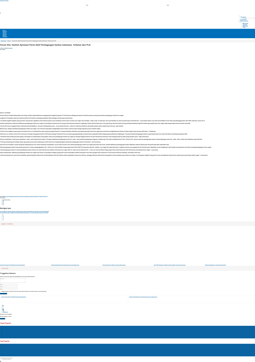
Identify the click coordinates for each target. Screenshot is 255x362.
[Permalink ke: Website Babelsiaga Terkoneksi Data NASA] (230, 245)
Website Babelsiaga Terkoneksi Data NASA (215, 265)
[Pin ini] (3, 217)
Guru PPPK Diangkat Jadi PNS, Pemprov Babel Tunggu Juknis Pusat (170, 265)
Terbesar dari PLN (43, 196)
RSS (244, 27)
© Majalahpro (3, 358)
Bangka (4, 327)
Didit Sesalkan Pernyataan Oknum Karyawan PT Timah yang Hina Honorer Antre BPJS (24, 212)
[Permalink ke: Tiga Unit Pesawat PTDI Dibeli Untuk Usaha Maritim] (25, 245)
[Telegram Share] (3, 218)
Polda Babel (5, 335)
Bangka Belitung (7, 329)
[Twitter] (3, 202)
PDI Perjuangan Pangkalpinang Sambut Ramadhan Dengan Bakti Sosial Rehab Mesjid (24, 211)
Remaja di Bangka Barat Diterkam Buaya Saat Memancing (65, 265)
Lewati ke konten (4, 0)
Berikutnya (5, 312)
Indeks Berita (9, 358)
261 (3, 310)
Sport (4, 337)
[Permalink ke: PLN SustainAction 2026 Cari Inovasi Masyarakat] (127, 245)
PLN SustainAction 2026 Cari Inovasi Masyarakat (114, 265)
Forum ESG (6, 196)
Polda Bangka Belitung (8, 332)
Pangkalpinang (6, 326)
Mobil (4, 334)
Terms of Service (7, 359)
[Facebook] (3, 201)
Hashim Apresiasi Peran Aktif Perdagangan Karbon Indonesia (24, 196)
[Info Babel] (10, 11)
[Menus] (0, 12)
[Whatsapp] (3, 220)
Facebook (246, 23)
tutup (87, 5)
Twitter (245, 24)
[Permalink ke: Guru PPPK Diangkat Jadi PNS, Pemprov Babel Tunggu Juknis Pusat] (179, 245)
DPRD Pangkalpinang (8, 330)
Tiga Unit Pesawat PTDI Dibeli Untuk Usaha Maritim (12, 265)
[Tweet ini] (3, 216)
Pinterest (246, 26)
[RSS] (3, 205)
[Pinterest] (3, 203)
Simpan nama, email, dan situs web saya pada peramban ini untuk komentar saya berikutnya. (24, 291)
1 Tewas (5, 336)
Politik (4, 331)
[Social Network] (240, 22)
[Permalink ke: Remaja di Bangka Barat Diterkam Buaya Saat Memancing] (76, 245)
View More (3, 318)
